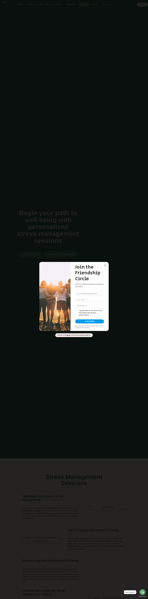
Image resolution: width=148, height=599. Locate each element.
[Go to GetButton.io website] (142, 596)
